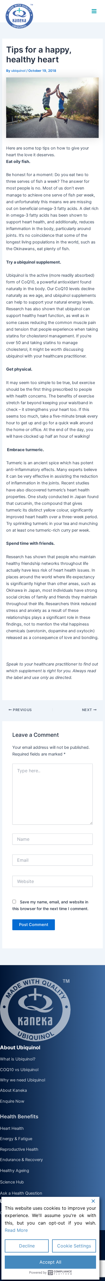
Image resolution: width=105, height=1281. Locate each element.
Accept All (50, 1262)
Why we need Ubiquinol (22, 1080)
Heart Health (12, 1128)
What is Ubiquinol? (17, 1059)
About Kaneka (13, 1090)
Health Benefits (19, 1116)
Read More (16, 1230)
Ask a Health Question (21, 1193)
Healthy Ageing (14, 1171)
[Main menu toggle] (94, 11)
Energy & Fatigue (16, 1139)
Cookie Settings (74, 1246)
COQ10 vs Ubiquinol (19, 1070)
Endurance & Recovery (21, 1160)
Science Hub (12, 1182)
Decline (27, 1246)
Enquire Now (12, 1101)
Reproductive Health (19, 1149)
